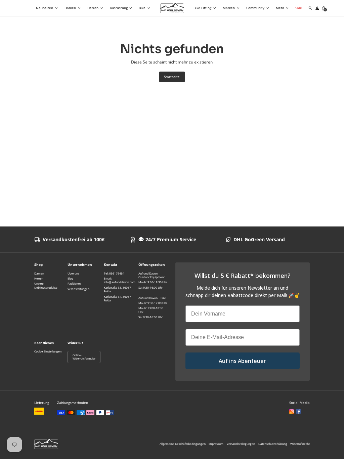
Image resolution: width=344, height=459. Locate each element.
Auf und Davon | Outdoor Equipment (151, 275)
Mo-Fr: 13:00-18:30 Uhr (150, 310)
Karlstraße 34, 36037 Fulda (117, 298)
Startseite (172, 77)
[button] (47, 8)
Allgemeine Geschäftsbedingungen (183, 444)
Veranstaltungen (78, 289)
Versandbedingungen (241, 444)
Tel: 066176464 (114, 273)
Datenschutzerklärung (272, 444)
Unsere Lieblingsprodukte (45, 285)
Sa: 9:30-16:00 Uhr (150, 287)
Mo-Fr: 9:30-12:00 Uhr (152, 303)
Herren (38, 278)
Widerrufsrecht (300, 444)
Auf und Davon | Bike (152, 298)
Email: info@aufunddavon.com (119, 280)
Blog (70, 278)
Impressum (216, 444)
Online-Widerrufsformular (84, 357)
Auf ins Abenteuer (242, 361)
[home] (172, 8)
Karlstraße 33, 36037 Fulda (117, 289)
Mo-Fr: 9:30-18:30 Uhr (152, 282)
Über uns (73, 273)
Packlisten (74, 283)
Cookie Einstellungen (47, 351)
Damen (39, 273)
